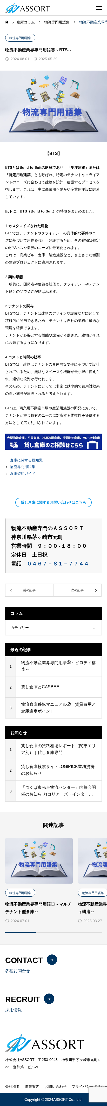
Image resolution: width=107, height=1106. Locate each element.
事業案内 (32, 1086)
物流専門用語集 (20, 38)
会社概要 (12, 1086)
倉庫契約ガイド (22, 473)
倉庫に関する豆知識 (26, 460)
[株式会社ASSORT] (27, 7)
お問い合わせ (55, 1086)
